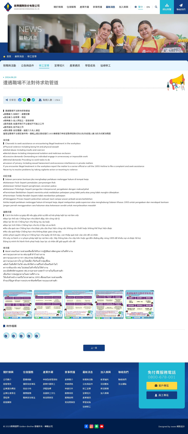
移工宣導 (44, 65)
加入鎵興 (106, 372)
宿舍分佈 (27, 388)
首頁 (9, 56)
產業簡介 (69, 379)
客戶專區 (163, 385)
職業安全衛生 (29, 397)
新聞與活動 (9, 65)
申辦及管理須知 (50, 379)
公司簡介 (7, 379)
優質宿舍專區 (29, 384)
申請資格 (69, 384)
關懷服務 (27, 393)
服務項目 (69, 393)
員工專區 (163, 395)
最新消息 (19, 56)
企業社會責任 (9, 393)
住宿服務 (28, 372)
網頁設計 (181, 426)
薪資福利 (105, 379)
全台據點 (122, 384)
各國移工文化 (49, 393)
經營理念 (7, 384)
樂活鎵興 (105, 388)
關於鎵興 (8, 372)
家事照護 (70, 372)
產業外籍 (48, 372)
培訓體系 (105, 384)
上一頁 (94, 348)
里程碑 (6, 397)
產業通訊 (75, 65)
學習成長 (90, 65)
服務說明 (69, 397)
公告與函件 (27, 65)
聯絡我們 (123, 372)
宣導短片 (59, 65)
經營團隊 (7, 402)
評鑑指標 (47, 388)
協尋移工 (105, 65)
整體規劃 (27, 379)
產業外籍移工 (49, 384)
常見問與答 (48, 397)
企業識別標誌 (9, 388)
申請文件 (69, 388)
